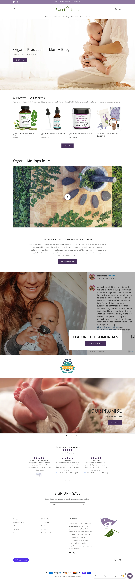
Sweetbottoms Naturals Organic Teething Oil (53, 134)
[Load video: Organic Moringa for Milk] (67, 196)
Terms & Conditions (47, 533)
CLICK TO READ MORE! (95, 344)
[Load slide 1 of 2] (63, 435)
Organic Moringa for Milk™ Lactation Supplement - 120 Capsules (24, 134)
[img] (67, 450)
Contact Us (16, 519)
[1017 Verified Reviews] (67, 374)
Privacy (43, 529)
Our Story (44, 526)
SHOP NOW (20, 60)
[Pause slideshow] (76, 436)
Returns (15, 533)
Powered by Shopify (76, 576)
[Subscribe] (83, 504)
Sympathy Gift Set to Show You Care (107, 133)
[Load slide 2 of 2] (66, 435)
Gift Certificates (46, 519)
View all (67, 146)
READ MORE (35, 422)
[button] (15, 9)
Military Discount (18, 522)
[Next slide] (71, 436)
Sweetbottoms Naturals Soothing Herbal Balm (81, 134)
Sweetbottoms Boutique (64, 576)
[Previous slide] (59, 436)
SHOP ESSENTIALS (67, 262)
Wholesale (16, 526)
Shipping (16, 529)
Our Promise (45, 522)
